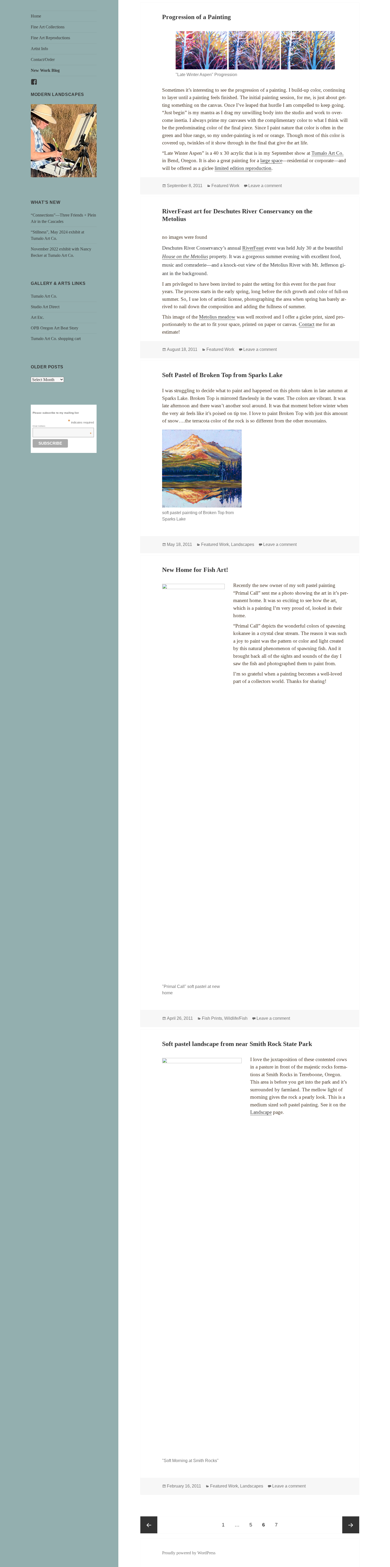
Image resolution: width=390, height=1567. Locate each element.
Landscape (261, 1112)
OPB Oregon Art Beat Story (54, 328)
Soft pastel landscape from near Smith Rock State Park (237, 1043)
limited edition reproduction (243, 168)
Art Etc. (37, 317)
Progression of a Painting (196, 17)
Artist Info (39, 48)
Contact (306, 324)
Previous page (148, 1524)
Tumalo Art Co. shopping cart (56, 338)
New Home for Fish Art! (195, 569)
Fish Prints (212, 1018)
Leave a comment (265, 185)
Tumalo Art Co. (44, 296)
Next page (350, 1524)
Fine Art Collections (47, 27)
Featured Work (225, 185)
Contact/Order (43, 59)
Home (36, 16)
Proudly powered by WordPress (188, 1553)
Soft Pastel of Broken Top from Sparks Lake (222, 375)
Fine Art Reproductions (50, 38)
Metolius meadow (217, 317)
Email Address (62, 426)
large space (271, 160)
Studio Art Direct (45, 306)
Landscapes (242, 544)
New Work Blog (45, 70)
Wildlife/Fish (236, 1018)
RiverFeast (253, 248)
